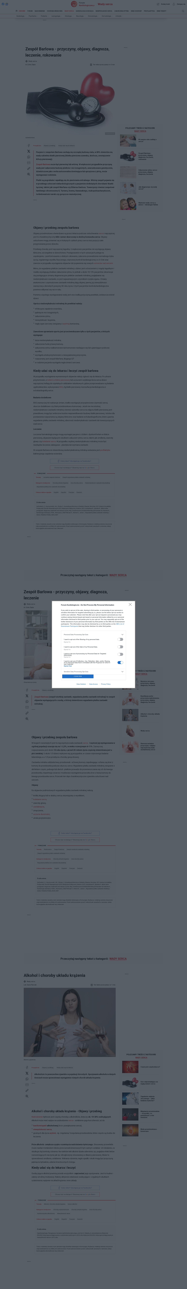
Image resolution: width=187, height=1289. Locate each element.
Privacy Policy (105, 684)
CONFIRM (78, 676)
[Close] (131, 605)
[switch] (120, 639)
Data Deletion (81, 684)
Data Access (93, 684)
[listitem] (93, 634)
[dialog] (93, 644)
